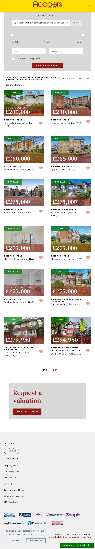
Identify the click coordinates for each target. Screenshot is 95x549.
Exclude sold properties (29, 59)
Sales (41, 16)
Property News (11, 466)
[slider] (47, 35)
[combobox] (43, 23)
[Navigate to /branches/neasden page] (90, 6)
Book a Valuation (26, 411)
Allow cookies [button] (36, 541)
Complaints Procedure (14, 496)
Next (54, 370)
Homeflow (86, 537)
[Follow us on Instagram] (15, 451)
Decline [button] (15, 541)
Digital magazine (11, 472)
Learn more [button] (27, 534)
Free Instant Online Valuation (76, 545)
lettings (52, 16)
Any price (47, 42)
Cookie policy (10, 484)
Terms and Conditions (14, 490)
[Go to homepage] (47, 5)
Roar (65, 537)
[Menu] (5, 6)
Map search (85, 78)
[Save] (41, 123)
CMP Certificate (11, 502)
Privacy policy (10, 478)
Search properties (47, 65)
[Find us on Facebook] (7, 451)
